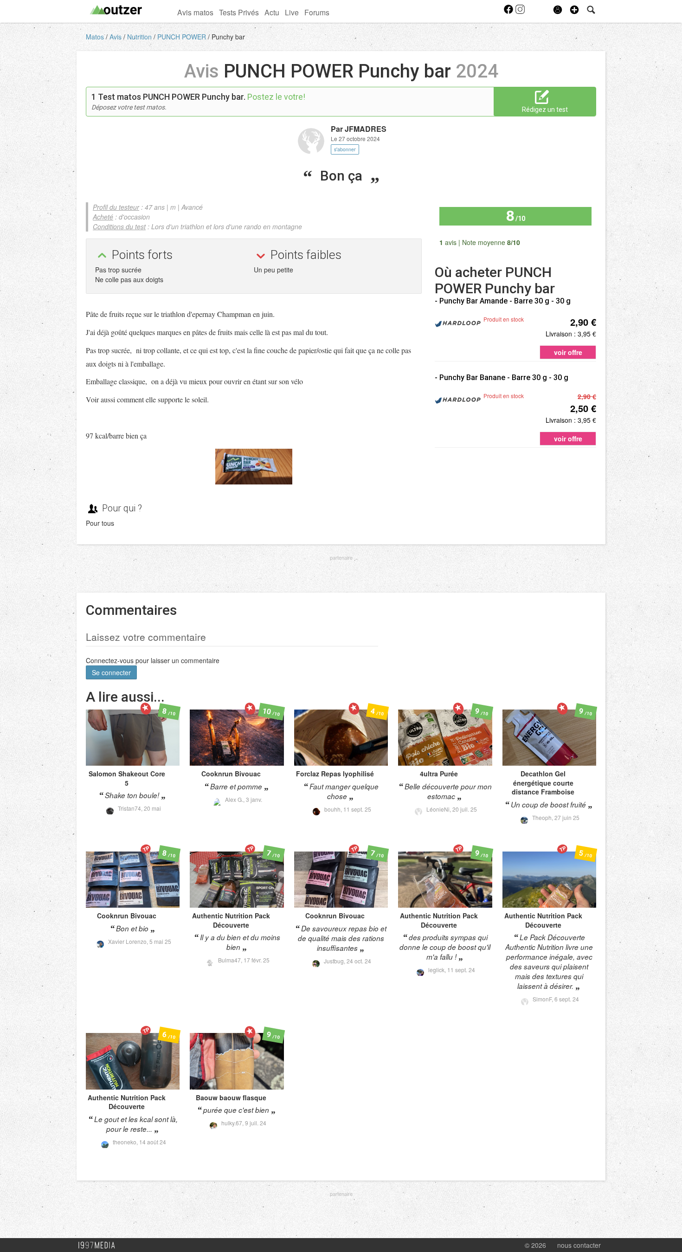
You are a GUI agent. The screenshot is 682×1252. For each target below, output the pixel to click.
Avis (116, 36)
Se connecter (111, 672)
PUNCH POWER (182, 36)
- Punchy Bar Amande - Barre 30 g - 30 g (503, 301)
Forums (316, 12)
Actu (271, 12)
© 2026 (535, 1245)
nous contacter (579, 1245)
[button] (574, 10)
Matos (96, 36)
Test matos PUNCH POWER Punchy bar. (171, 97)
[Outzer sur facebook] (509, 12)
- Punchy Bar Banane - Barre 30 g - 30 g (501, 377)
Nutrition (140, 36)
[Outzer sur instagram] (520, 12)
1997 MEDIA (99, 1245)
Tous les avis (566, 241)
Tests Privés (239, 12)
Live (292, 12)
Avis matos (195, 12)
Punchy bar (228, 36)
